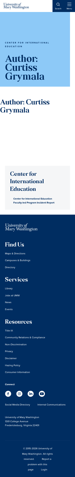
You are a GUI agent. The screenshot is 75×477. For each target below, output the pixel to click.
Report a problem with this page (39, 464)
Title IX (9, 330)
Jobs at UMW (12, 295)
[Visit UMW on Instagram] (19, 395)
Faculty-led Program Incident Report (33, 202)
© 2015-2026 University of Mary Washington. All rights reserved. (37, 454)
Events (9, 309)
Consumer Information (17, 372)
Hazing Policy (12, 365)
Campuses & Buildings (17, 260)
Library (8, 288)
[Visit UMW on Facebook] (8, 395)
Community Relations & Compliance (25, 337)
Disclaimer (11, 358)
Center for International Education (32, 198)
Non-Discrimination (16, 344)
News (8, 302)
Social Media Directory (17, 404)
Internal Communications (52, 404)
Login (44, 469)
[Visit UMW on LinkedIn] (31, 395)
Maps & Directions (15, 253)
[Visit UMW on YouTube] (42, 395)
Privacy (9, 351)
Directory (10, 267)
